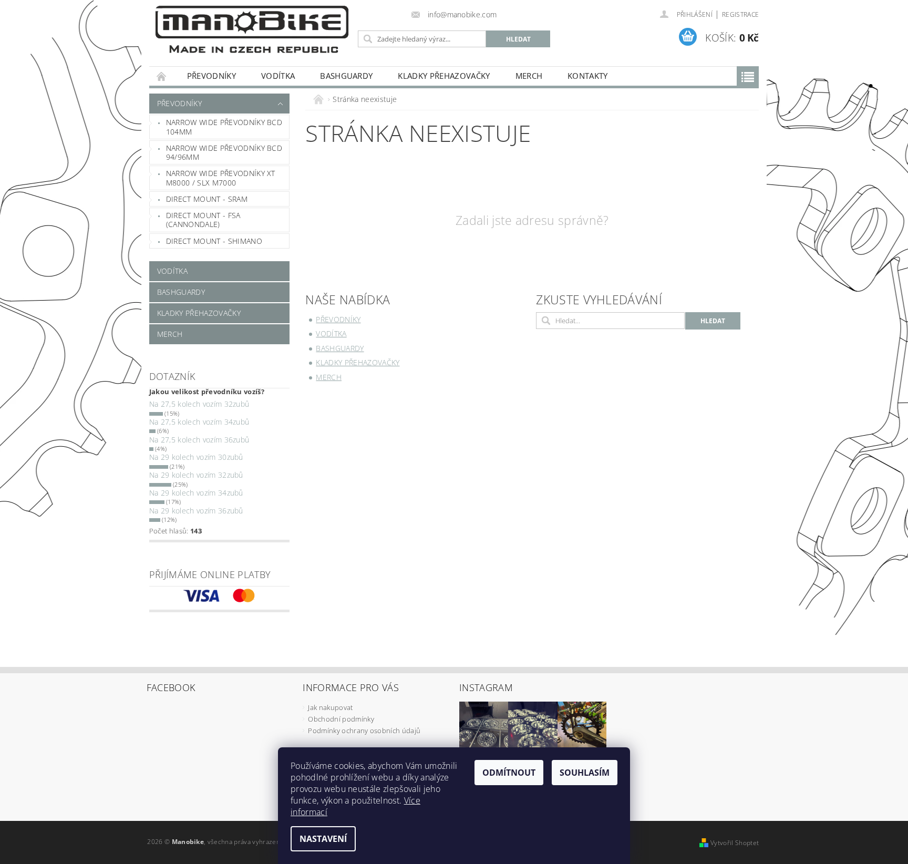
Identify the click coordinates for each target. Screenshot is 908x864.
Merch (529, 75)
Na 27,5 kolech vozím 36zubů (199, 440)
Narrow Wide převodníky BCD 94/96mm (224, 152)
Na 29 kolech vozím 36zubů (196, 511)
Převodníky (211, 75)
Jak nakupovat (330, 707)
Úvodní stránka (161, 76)
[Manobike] (251, 29)
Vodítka (278, 75)
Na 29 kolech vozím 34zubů (196, 493)
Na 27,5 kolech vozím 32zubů (199, 404)
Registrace (740, 14)
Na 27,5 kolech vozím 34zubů (199, 422)
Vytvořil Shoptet (734, 842)
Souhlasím (585, 772)
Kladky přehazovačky (444, 75)
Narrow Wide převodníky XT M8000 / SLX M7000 (220, 178)
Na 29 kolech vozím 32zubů (196, 475)
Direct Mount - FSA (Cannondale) (203, 220)
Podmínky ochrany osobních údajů (364, 730)
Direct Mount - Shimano (214, 241)
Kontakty (587, 75)
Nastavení (323, 839)
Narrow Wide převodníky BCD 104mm (224, 127)
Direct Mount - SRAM (206, 199)
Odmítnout (508, 772)
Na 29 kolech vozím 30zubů (196, 457)
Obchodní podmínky (341, 719)
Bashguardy (346, 75)
